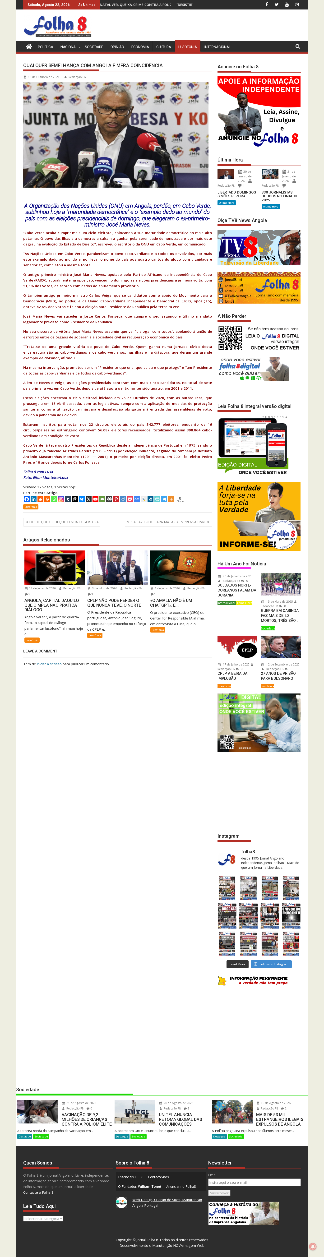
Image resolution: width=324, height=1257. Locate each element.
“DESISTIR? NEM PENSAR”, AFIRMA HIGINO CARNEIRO (129, 4)
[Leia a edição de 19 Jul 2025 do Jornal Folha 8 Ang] (248, 943)
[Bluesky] (82, 499)
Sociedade (94, 47)
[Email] (102, 499)
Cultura (163, 47)
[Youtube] (95, 499)
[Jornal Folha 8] (28, 46)
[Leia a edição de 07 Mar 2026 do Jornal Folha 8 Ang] (291, 888)
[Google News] (137, 499)
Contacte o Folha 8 (38, 1192)
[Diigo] (123, 499)
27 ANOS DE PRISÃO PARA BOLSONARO (278, 676)
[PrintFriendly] (157, 499)
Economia (140, 47)
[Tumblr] (68, 499)
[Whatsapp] (54, 499)
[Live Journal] (144, 499)
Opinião (117, 47)
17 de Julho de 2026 (42, 588)
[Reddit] (40, 499)
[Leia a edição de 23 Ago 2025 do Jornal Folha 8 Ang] (227, 916)
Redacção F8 (77, 77)
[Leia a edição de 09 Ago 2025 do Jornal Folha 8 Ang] (269, 916)
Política (45, 47)
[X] (89, 499)
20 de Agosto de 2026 (178, 1103)
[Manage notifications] (313, 1246)
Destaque (25, 1136)
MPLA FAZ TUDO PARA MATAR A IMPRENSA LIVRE (166, 522)
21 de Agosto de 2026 (81, 1103)
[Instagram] (61, 499)
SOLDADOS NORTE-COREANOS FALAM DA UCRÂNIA (237, 590)
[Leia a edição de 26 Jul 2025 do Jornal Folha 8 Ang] (227, 943)
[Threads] (75, 499)
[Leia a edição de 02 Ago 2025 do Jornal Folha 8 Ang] (291, 916)
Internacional (217, 47)
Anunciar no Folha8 (181, 1186)
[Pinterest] (116, 499)
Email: (213, 1174)
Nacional (69, 47)
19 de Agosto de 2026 (275, 1103)
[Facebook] (27, 499)
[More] (171, 499)
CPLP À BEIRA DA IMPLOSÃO (232, 676)
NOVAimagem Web (188, 1245)
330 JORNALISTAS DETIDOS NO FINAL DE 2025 (280, 196)
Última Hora (226, 202)
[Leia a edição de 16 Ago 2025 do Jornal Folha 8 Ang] (248, 916)
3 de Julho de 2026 (104, 588)
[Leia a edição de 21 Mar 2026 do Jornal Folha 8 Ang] (248, 888)
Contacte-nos (158, 1177)
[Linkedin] (34, 499)
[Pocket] (130, 499)
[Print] (47, 499)
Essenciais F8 (128, 1177)
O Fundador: (140, 1186)
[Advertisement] (214, 26)
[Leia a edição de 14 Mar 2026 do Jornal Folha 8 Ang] (269, 888)
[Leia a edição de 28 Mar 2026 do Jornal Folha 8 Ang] (227, 888)
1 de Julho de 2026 (167, 588)
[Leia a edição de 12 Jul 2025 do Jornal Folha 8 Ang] (269, 943)
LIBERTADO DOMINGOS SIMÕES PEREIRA (237, 194)
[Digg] (150, 499)
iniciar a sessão (49, 663)
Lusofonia (187, 47)
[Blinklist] (109, 499)
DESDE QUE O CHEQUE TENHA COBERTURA (64, 522)
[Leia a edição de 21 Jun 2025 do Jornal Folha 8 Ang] (291, 943)
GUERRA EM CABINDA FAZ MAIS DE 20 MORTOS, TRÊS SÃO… (280, 615)
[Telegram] (164, 499)
